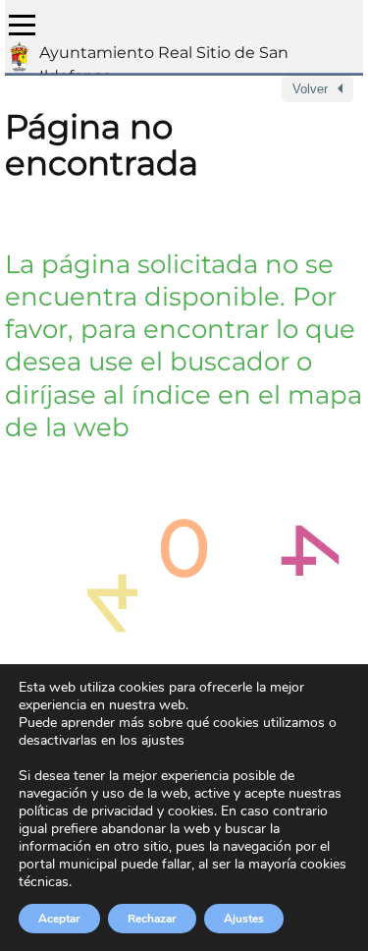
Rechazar (152, 918)
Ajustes (244, 918)
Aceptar (59, 918)
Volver (310, 89)
